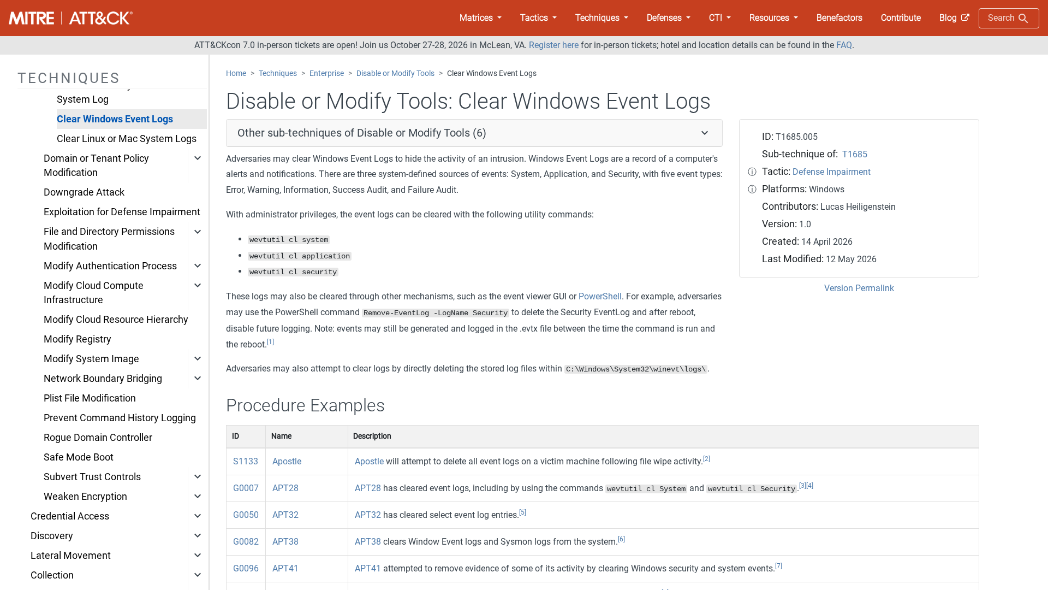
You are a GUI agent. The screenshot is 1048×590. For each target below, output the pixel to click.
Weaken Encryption (85, 496)
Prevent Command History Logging (120, 417)
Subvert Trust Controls (92, 476)
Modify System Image (91, 358)
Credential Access (70, 516)
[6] (621, 539)
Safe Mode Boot (79, 457)
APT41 (285, 568)
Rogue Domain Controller (98, 437)
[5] (522, 512)
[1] (270, 342)
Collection (52, 575)
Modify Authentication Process (110, 266)
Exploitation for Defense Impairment (122, 211)
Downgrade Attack (84, 192)
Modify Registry (77, 339)
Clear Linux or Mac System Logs (126, 138)
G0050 (246, 515)
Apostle (286, 461)
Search (1002, 18)
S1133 (245, 461)
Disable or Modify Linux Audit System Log (120, 92)
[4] (809, 485)
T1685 (854, 154)
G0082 (246, 541)
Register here (554, 45)
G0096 (246, 568)
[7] (778, 566)
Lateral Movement (71, 555)
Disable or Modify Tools (395, 73)
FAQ (844, 45)
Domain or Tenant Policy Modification (96, 165)
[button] (480, 18)
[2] (706, 459)
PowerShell (600, 296)
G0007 (246, 488)
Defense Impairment (832, 172)
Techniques (278, 73)
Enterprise (326, 73)
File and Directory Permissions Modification (109, 238)
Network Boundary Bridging (103, 378)
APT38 (285, 541)
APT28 (285, 488)
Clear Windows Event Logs (115, 119)
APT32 (285, 515)
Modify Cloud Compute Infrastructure (94, 292)
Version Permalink (859, 288)
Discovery (52, 535)
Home (236, 73)
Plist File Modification (90, 398)
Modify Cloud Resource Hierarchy (116, 319)
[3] (802, 485)
